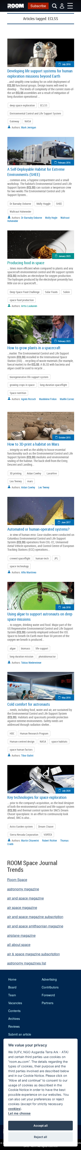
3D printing (15, 473)
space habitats (59, 741)
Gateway (14, 121)
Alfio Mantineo (28, 572)
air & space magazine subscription (33, 953)
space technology (19, 566)
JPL (56, 558)
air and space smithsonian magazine (35, 926)
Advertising (49, 979)
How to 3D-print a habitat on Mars (33, 444)
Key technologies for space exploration (37, 797)
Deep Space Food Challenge (25, 292)
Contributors (50, 987)
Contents (14, 1010)
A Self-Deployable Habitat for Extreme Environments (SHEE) (36, 172)
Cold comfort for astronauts (28, 704)
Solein (66, 292)
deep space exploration (22, 105)
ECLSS (43, 105)
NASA (28, 121)
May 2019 (66, 697)
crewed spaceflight (20, 558)
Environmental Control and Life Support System (35, 113)
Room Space (17, 879)
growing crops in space (22, 385)
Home (12, 979)
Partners (47, 1003)
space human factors (21, 749)
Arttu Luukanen (29, 306)
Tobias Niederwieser (31, 662)
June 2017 (65, 522)
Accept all (40, 1125)
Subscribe (38, 5)
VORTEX (48, 835)
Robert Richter (49, 840)
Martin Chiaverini (30, 840)
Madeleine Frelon (48, 399)
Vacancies (15, 1003)
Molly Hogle (51, 217)
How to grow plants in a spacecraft (33, 347)
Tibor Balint (27, 755)
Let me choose (19, 1113)
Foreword (48, 995)
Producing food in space (25, 262)
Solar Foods (51, 292)
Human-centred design (22, 741)
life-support (42, 648)
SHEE (59, 204)
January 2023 (64, 256)
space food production (22, 300)
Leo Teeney (16, 481)
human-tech (42, 558)
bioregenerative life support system (29, 377)
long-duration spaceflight (53, 385)
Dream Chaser (46, 826)
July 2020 (66, 790)
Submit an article (19, 1034)
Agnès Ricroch (28, 399)
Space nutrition (18, 393)
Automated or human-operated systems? (38, 529)
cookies (14, 1109)
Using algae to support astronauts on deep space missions (39, 616)
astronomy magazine (23, 888)
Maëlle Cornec (67, 399)
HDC (12, 733)
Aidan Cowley (34, 473)
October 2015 (64, 437)
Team (12, 995)
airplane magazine (21, 935)
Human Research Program (34, 733)
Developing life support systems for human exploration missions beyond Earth (40, 73)
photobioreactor (47, 656)
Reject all (40, 1137)
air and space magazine (25, 898)
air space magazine (22, 907)
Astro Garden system (21, 826)
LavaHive (52, 473)
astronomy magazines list (26, 963)
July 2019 (66, 64)
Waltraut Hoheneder (20, 211)
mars (30, 481)
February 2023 (64, 341)
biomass (25, 648)
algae (13, 648)
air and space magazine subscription (35, 916)
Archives (14, 1018)
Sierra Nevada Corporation (24, 835)
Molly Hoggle (44, 204)
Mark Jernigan (28, 127)
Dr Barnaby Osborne (20, 204)
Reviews (14, 1026)
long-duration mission (21, 656)
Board (12, 987)
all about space (18, 944)
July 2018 (66, 607)
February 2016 (64, 162)
